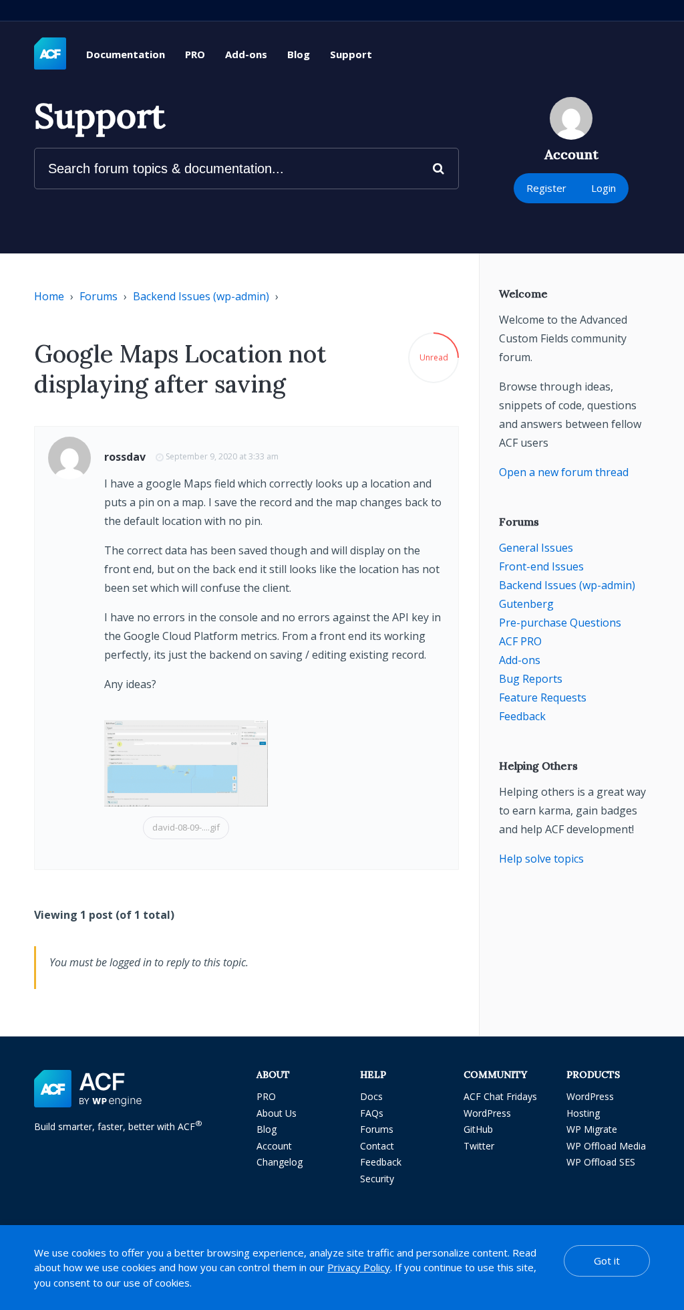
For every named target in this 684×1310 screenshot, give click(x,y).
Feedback (522, 716)
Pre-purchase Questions (560, 622)
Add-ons (246, 54)
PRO (195, 54)
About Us (276, 1113)
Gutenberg (526, 603)
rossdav (125, 456)
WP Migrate (591, 1129)
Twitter (479, 1145)
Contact (377, 1145)
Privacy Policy (358, 1267)
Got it (607, 1260)
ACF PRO (520, 641)
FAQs (371, 1113)
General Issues (536, 547)
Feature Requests (542, 697)
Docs (371, 1096)
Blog (298, 54)
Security (377, 1178)
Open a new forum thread (564, 472)
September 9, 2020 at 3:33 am (222, 456)
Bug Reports (530, 678)
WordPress (487, 1113)
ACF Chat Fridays (500, 1096)
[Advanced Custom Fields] (50, 54)
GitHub (478, 1129)
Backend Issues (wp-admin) (201, 296)
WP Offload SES (600, 1162)
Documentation (125, 54)
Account (274, 1145)
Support (351, 54)
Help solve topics (541, 858)
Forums (98, 296)
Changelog (279, 1162)
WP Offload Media (606, 1145)
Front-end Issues (541, 566)
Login (603, 188)
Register (546, 188)
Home (49, 296)
